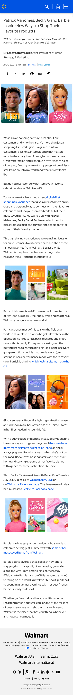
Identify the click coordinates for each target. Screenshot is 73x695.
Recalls (65, 645)
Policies (43, 645)
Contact (34, 645)
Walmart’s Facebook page (23, 484)
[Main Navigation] (66, 7)
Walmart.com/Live (41, 480)
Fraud (23, 642)
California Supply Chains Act (16, 645)
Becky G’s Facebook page (38, 489)
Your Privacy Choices (39, 648)
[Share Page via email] (40, 74)
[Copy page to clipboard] (48, 74)
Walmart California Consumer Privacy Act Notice (49, 642)
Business (32, 64)
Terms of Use (54, 645)
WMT (27, 678)
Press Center (44, 64)
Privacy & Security (11, 642)
